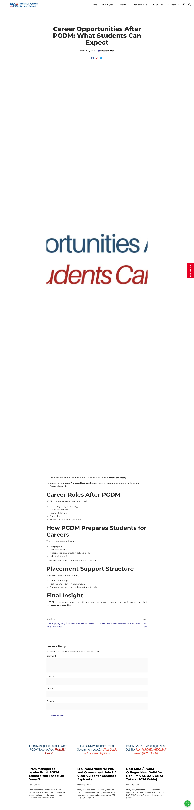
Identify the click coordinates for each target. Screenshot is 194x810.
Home (94, 5)
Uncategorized (107, 51)
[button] (92, 58)
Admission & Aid (140, 5)
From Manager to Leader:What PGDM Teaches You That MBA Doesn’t (46, 774)
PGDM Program (107, 5)
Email (49, 689)
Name (50, 676)
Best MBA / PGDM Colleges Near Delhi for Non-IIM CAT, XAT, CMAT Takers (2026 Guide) (145, 774)
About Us (123, 5)
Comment (51, 656)
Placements (171, 5)
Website (50, 701)
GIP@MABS (158, 5)
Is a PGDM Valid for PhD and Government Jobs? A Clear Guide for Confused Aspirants (97, 774)
